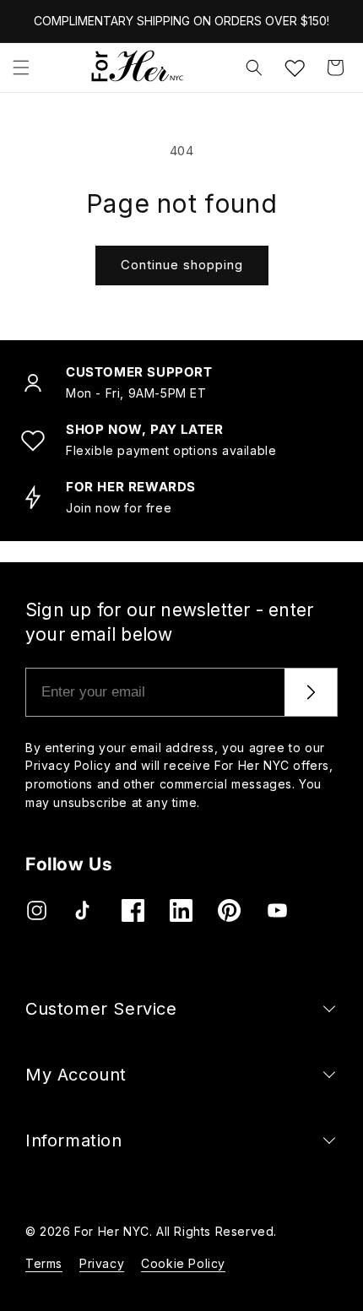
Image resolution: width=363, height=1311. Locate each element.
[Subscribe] (310, 692)
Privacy (101, 1263)
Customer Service (101, 1009)
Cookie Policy (183, 1263)
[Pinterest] (229, 910)
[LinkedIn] (181, 910)
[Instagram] (36, 910)
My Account (76, 1075)
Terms (43, 1263)
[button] (21, 67)
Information (73, 1140)
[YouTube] (277, 910)
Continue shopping (182, 265)
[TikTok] (84, 910)
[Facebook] (133, 910)
